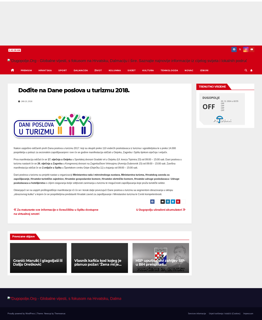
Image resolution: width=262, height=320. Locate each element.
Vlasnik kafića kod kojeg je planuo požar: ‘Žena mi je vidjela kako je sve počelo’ (97, 264)
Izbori (204, 70)
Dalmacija (81, 70)
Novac (189, 70)
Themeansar (59, 313)
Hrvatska (45, 70)
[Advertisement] (131, 23)
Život (98, 70)
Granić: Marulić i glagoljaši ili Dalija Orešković (37, 262)
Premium (26, 70)
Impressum (248, 313)
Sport (62, 70)
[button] (246, 70)
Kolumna (115, 70)
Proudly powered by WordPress (22, 313)
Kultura (148, 70)
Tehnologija (169, 70)
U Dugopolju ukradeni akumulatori (159, 209)
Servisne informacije (197, 313)
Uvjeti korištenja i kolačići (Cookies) (224, 313)
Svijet (132, 70)
